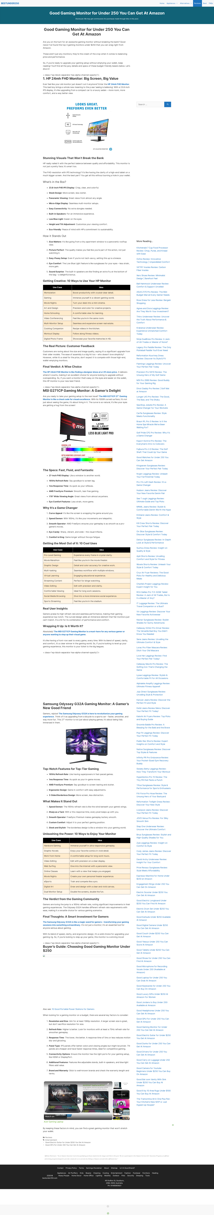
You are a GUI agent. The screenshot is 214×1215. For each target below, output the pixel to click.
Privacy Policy (71, 1168)
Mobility (107, 1175)
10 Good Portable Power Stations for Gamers (73, 1009)
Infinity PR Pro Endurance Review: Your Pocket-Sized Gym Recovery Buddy (153, 760)
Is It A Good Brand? (127, 1168)
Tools (147, 1175)
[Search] (167, 104)
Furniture (146, 1173)
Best (205, 3)
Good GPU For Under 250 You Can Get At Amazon (65, 1145)
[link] (47, 1085)
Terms (81, 1168)
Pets (123, 1175)
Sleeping (139, 1175)
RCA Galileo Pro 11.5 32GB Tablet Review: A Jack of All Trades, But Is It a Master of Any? (153, 595)
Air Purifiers (73, 1173)
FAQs (211, 3)
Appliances (171, 3)
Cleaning (96, 1173)
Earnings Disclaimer (94, 1168)
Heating (155, 1173)
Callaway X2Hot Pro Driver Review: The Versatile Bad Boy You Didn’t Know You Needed (153, 631)
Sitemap (114, 1168)
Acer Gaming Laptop (60, 1084)
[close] (108, 1206)
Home (162, 3)
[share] (108, 1084)
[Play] (121, 1103)
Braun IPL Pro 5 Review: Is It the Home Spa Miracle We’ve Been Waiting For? (152, 424)
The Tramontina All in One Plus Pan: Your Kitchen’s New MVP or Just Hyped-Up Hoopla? (153, 1102)
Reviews (197, 3)
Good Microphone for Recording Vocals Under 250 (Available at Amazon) (152, 969)
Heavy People (63, 1175)
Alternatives (184, 3)
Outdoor (116, 1175)
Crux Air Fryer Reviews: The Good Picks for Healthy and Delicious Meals (153, 575)
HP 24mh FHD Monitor (118, 84)
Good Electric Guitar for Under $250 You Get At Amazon (68, 1142)
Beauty (88, 1173)
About (106, 1168)
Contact (60, 1168)
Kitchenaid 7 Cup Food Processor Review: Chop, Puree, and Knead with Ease (152, 251)
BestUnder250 (10, 3)
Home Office (89, 1175)
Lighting (99, 1175)
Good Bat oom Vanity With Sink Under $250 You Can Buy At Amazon (151, 1082)
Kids (81, 1173)
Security (130, 1175)
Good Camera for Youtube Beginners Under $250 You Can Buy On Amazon (153, 1071)
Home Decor (76, 1175)
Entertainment (51, 1140)
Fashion (127, 1173)
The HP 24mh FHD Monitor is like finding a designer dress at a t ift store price (80, 372)
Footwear (136, 1173)
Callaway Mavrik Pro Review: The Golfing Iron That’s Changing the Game (152, 667)
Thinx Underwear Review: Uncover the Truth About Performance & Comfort (153, 319)
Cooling (106, 1173)
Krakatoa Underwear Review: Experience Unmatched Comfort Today (152, 331)
